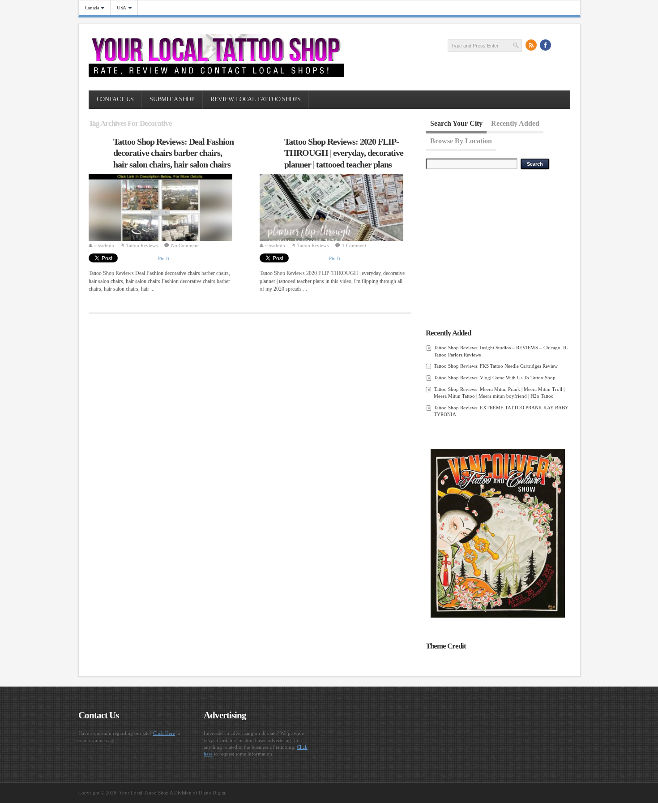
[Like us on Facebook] (545, 45)
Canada (89, 8)
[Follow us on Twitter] (560, 45)
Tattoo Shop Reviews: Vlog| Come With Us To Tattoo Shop (494, 377)
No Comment (185, 245)
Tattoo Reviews (142, 245)
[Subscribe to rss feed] (531, 45)
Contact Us (115, 99)
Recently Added (515, 123)
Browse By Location (461, 140)
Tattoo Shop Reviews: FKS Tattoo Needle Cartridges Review (496, 366)
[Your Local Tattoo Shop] (216, 75)
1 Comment (354, 245)
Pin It (163, 258)
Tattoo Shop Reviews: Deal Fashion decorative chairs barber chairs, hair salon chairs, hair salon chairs (173, 153)
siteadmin (104, 245)
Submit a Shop (172, 99)
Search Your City (456, 123)
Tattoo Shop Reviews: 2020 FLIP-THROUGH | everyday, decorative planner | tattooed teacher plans (343, 153)
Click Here (164, 733)
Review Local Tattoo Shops (255, 99)
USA (118, 8)
